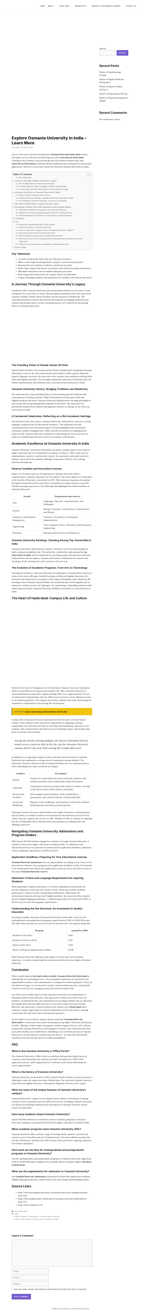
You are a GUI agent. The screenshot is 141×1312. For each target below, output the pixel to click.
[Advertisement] (70, 27)
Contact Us (131, 6)
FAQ (16, 221)
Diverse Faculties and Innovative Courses (34, 195)
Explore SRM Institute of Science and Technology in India (36, 1219)
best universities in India (33, 293)
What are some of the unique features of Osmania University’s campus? (46, 230)
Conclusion (20, 218)
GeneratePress (84, 1309)
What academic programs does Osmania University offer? (41, 236)
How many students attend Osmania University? (37, 233)
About (51, 6)
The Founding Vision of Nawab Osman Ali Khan (36, 184)
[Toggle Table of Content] (87, 174)
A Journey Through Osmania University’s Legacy (36, 181)
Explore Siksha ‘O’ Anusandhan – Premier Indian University (37, 1216)
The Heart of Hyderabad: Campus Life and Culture (37, 204)
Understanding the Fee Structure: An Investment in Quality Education (45, 215)
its (58, 160)
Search (102, 48)
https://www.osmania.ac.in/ (30, 1205)
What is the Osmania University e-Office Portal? (37, 224)
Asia (16, 1211)
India (16, 1214)
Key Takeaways (25, 177)
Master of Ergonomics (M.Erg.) (113, 93)
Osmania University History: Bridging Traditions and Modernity (43, 186)
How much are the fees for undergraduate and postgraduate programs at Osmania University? (50, 240)
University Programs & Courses (105, 6)
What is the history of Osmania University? (35, 227)
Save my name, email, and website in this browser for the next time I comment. (50, 1289)
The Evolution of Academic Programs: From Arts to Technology (43, 201)
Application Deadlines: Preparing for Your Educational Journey (43, 210)
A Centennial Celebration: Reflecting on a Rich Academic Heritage (43, 189)
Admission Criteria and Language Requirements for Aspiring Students (45, 213)
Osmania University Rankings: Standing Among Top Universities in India (46, 198)
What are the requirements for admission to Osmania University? (44, 244)
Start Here (64, 6)
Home (42, 6)
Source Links (20, 247)
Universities (80, 6)
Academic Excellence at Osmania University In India (37, 192)
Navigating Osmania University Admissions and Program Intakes (43, 207)
